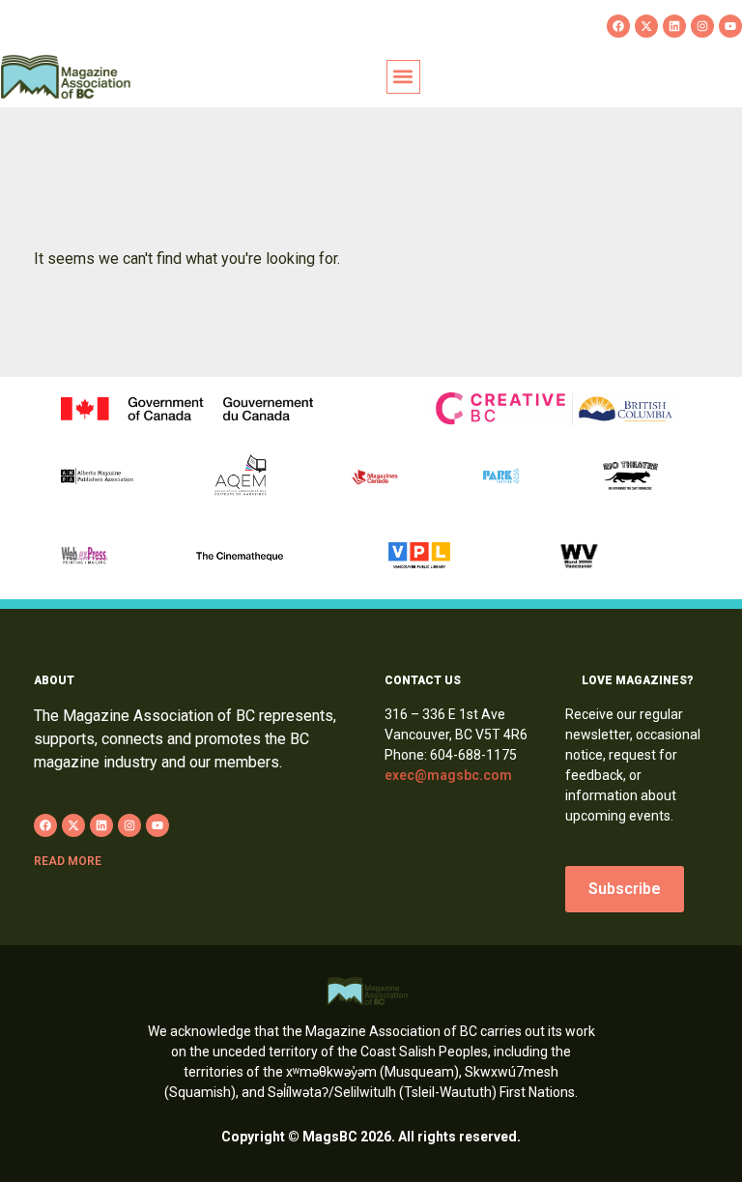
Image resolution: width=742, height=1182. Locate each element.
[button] (403, 77)
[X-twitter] (646, 26)
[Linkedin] (674, 26)
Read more (67, 861)
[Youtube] (730, 26)
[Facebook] (618, 26)
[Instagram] (702, 26)
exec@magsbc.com (448, 775)
